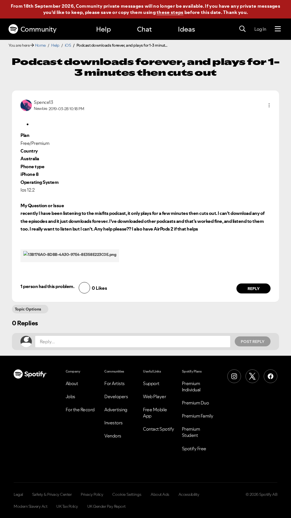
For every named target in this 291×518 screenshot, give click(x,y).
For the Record (80, 409)
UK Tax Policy (67, 506)
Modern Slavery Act (30, 506)
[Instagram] (234, 376)
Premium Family (197, 416)
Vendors (112, 436)
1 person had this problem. (47, 286)
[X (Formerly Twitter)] (252, 376)
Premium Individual (191, 386)
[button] (269, 105)
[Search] (242, 29)
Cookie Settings (127, 494)
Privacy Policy (92, 494)
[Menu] (277, 29)
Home (40, 45)
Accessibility (188, 494)
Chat (144, 29)
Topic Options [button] (28, 309)
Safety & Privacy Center (52, 494)
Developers (116, 396)
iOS (68, 45)
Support (151, 383)
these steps (170, 12)
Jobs (70, 396)
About (72, 383)
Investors (113, 423)
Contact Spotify (158, 429)
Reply (254, 288)
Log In (260, 29)
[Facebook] (270, 376)
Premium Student (191, 432)
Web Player (154, 396)
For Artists (114, 383)
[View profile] (26, 105)
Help (103, 29)
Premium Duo (195, 403)
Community (38, 29)
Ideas (186, 29)
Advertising (115, 409)
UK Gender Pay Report (106, 506)
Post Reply (253, 341)
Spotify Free (194, 448)
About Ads (160, 494)
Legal (18, 494)
